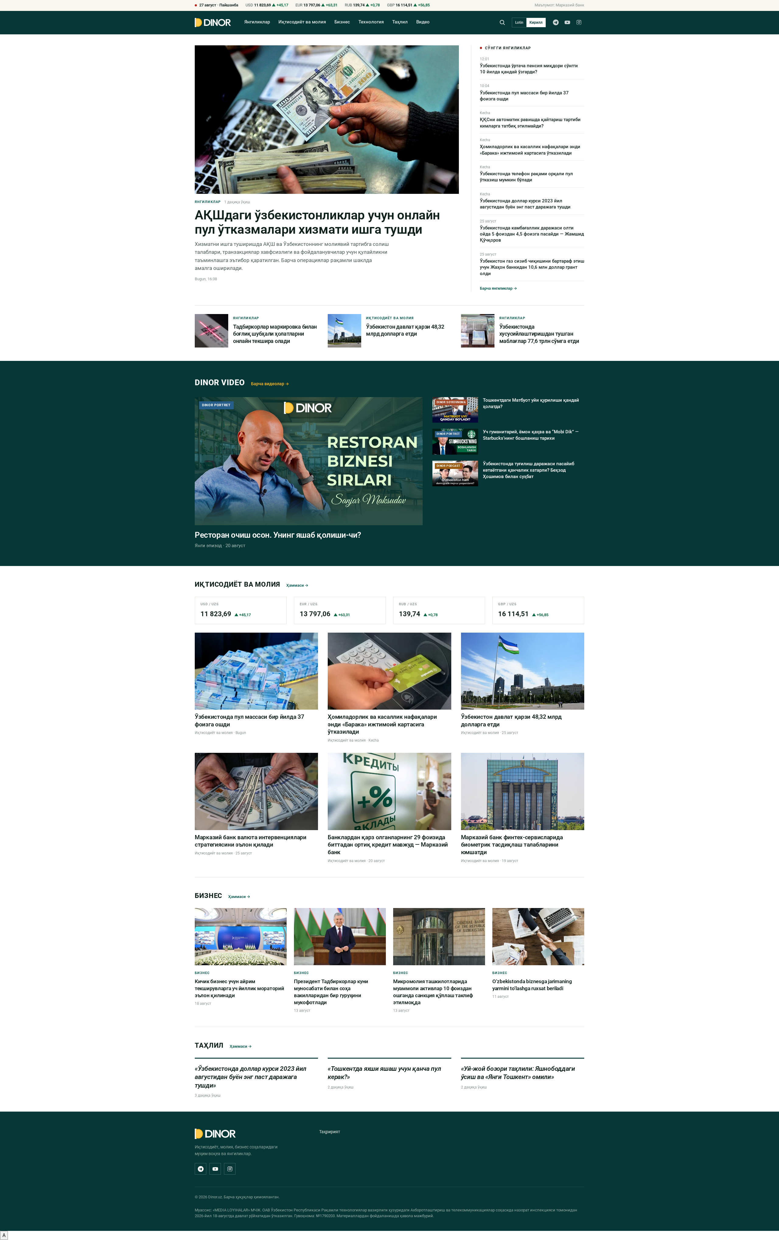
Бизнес (342, 22)
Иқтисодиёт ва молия (302, 22)
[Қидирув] (502, 22)
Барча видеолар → (270, 383)
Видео (423, 22)
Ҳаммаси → (297, 585)
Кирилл (536, 22)
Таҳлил (400, 22)
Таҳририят (329, 1131)
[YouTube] (567, 22)
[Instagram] (578, 22)
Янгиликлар (257, 22)
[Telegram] (555, 22)
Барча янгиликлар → (498, 288)
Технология (371, 22)
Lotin (519, 22)
